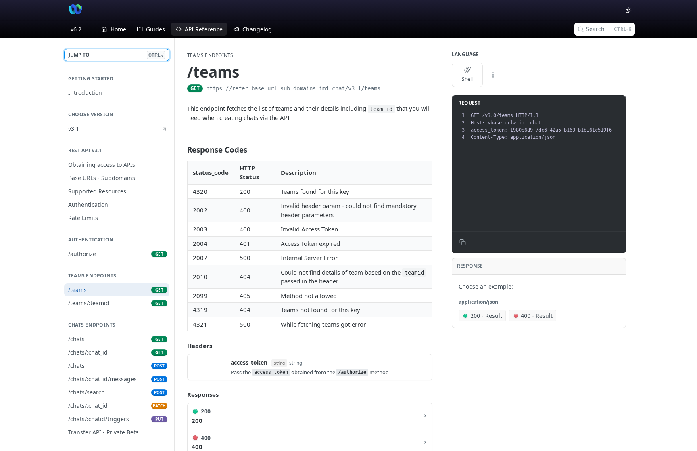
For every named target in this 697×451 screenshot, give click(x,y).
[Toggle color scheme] (628, 10)
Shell (467, 79)
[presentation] (547, 126)
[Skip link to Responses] (181, 394)
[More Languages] (493, 75)
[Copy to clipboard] (388, 89)
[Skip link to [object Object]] (184, 149)
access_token (249, 362)
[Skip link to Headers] (181, 345)
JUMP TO (116, 54)
